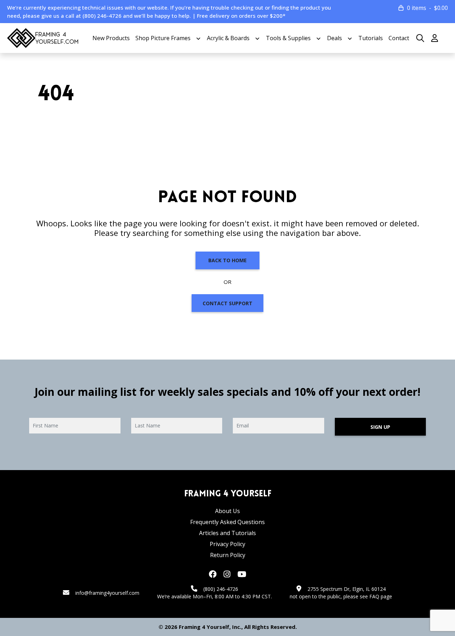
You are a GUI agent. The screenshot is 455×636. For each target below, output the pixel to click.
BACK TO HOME (227, 260)
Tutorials (370, 38)
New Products (111, 38)
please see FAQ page (367, 596)
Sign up (380, 427)
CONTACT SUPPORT (227, 303)
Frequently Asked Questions (227, 522)
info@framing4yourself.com (107, 592)
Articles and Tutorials (227, 533)
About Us (227, 511)
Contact (399, 38)
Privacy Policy (227, 544)
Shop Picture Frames (163, 38)
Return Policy (227, 555)
